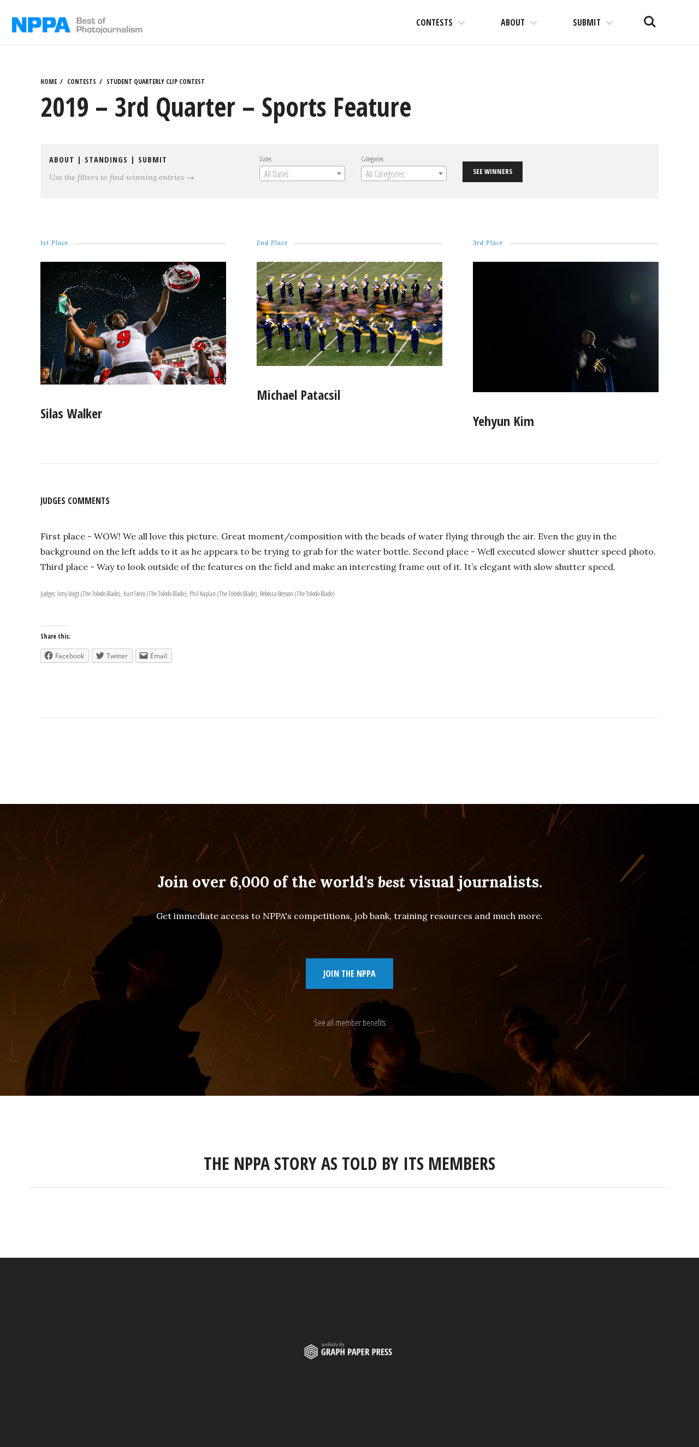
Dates (265, 159)
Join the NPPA (349, 974)
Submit (587, 22)
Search (650, 17)
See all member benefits (350, 1023)
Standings (106, 159)
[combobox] (302, 173)
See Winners (492, 171)
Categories (372, 159)
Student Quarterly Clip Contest (155, 81)
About (513, 22)
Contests (434, 22)
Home (48, 81)
